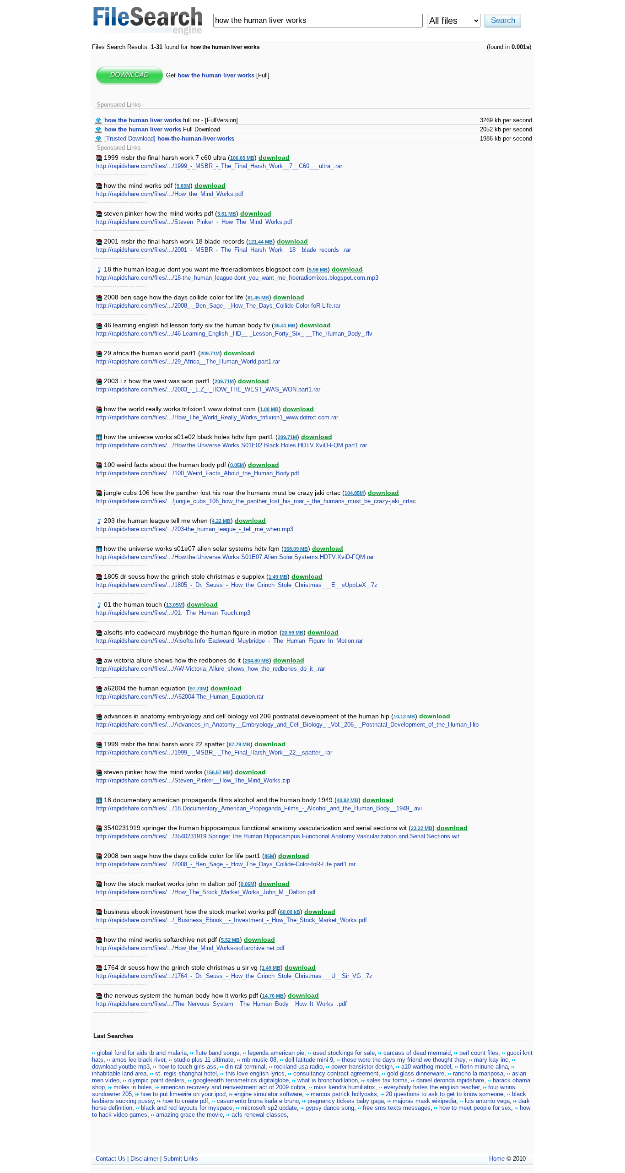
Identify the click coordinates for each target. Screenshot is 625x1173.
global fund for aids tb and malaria (142, 1052)
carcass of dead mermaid (417, 1052)
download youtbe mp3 (121, 1066)
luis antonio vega (487, 1100)
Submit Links (180, 1158)
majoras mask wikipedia (424, 1100)
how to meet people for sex (475, 1107)
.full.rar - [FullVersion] (171, 120)
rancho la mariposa (478, 1073)
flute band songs (217, 1052)
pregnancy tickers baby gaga (345, 1100)
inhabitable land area (119, 1073)
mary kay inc (491, 1059)
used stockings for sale (344, 1052)
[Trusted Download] (169, 138)
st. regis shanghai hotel (186, 1073)
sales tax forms (387, 1080)
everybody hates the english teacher (432, 1087)
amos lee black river (138, 1059)
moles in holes (132, 1087)
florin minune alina (484, 1066)
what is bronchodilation (327, 1080)
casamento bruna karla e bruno (258, 1100)
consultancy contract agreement (335, 1073)
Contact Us (110, 1158)
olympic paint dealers (156, 1080)
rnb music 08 (259, 1059)
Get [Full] (217, 75)
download (274, 157)
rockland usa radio (298, 1066)
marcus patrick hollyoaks (344, 1094)
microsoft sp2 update (269, 1107)
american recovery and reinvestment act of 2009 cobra (233, 1087)
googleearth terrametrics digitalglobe (241, 1080)
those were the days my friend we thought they (403, 1059)
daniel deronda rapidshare (450, 1080)
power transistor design (362, 1066)
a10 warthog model (426, 1066)
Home (497, 1158)
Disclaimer (144, 1158)
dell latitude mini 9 (309, 1059)
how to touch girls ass (187, 1066)
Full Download (162, 129)
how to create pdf (185, 1100)
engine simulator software (268, 1094)
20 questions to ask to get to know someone (444, 1094)
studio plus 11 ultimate (203, 1059)
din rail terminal (245, 1066)
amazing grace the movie (189, 1114)
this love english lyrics (255, 1073)
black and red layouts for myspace (186, 1107)
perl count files (478, 1052)
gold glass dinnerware (415, 1073)
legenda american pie (276, 1052)
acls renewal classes (259, 1114)
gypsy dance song (330, 1107)
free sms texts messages (397, 1107)
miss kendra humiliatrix (344, 1087)
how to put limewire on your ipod (183, 1094)
